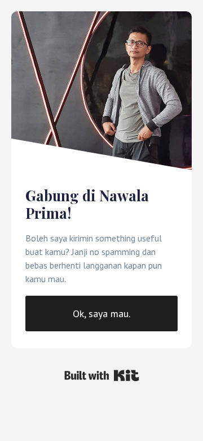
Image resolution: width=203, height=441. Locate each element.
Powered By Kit (101, 375)
